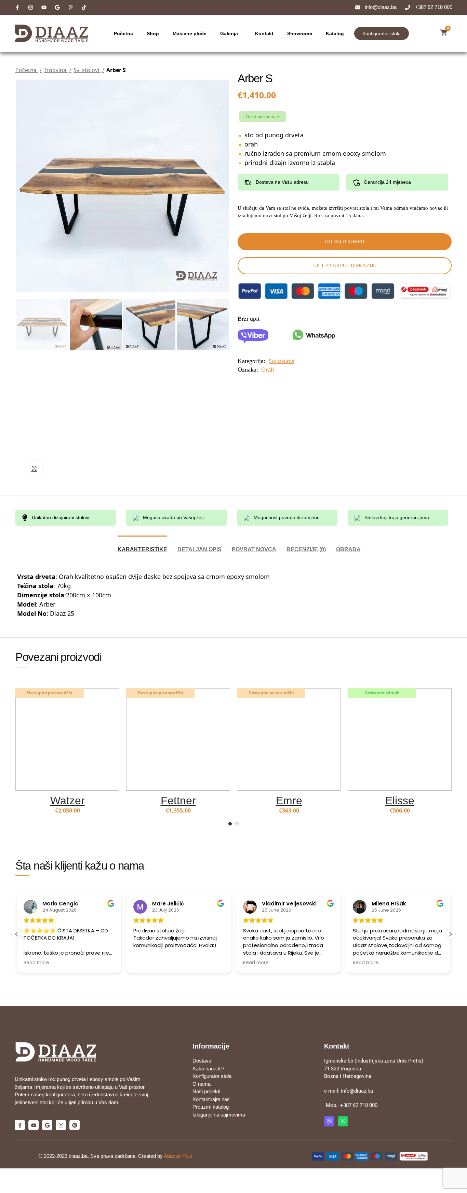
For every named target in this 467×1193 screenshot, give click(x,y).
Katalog (335, 33)
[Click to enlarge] (34, 468)
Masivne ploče (189, 33)
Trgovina (56, 70)
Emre (289, 800)
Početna (123, 33)
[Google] (47, 1125)
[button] (450, 934)
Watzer (67, 800)
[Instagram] (61, 1125)
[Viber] (329, 1121)
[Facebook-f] (20, 1125)
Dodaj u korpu (344, 241)
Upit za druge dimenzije (344, 265)
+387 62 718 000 (358, 1105)
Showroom (299, 33)
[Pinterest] (74, 1125)
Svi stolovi (87, 70)
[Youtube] (33, 1125)
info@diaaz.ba (357, 1091)
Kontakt (264, 33)
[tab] (142, 546)
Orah (267, 369)
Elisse (399, 800)
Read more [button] (36, 963)
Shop (153, 33)
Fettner (178, 800)
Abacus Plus (178, 1156)
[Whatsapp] (343, 1121)
